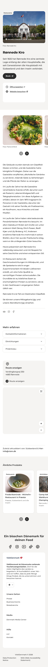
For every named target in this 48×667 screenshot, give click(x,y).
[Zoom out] (41, 430)
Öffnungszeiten (16, 87)
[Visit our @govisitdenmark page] (31, 547)
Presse (9, 599)
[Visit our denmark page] (10, 547)
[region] (24, 410)
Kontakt (10, 637)
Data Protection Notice (9, 659)
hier (34, 299)
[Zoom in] (41, 423)
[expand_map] (41, 391)
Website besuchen (18, 92)
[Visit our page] (17, 547)
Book (8, 76)
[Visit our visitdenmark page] (24, 547)
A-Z (8, 634)
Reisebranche (12, 605)
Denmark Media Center (16, 620)
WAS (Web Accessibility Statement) (30, 659)
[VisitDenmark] (14, 558)
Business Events (13, 602)
